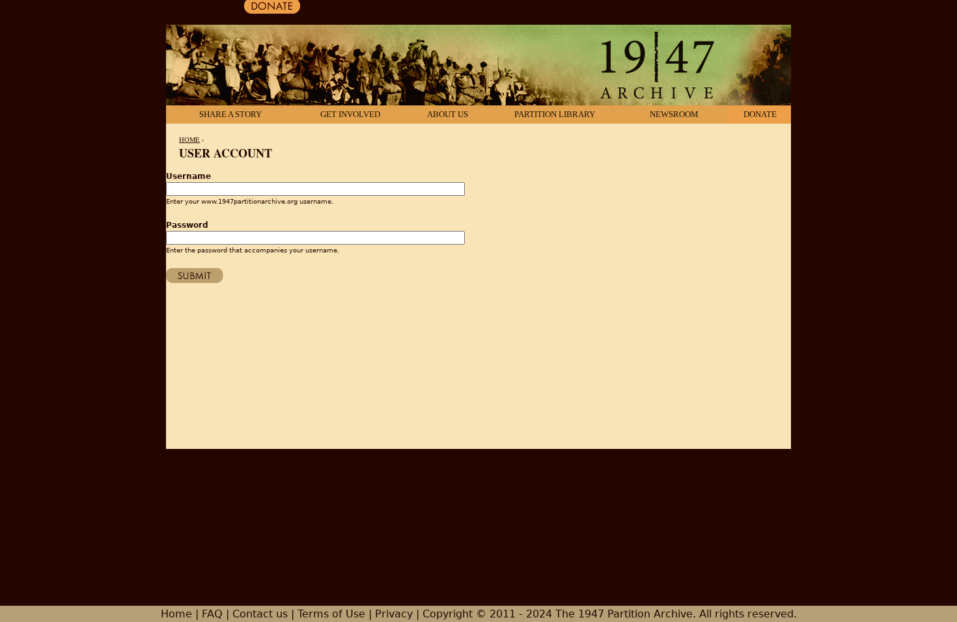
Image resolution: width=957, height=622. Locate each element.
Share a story (230, 114)
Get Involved (350, 114)
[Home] (478, 66)
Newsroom (674, 114)
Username (188, 176)
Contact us (260, 614)
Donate (760, 114)
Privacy (394, 614)
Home (189, 139)
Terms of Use (331, 614)
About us (447, 114)
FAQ (212, 614)
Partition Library (554, 114)
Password (187, 225)
